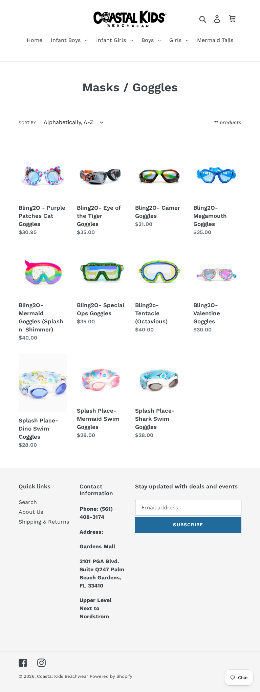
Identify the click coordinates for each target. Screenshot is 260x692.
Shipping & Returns (44, 521)
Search (28, 502)
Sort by (27, 122)
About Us (31, 512)
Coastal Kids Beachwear (62, 676)
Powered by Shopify (111, 676)
